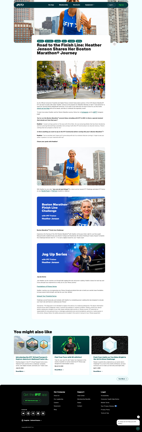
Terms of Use (105, 413)
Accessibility (105, 395)
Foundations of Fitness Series (47, 286)
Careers (56, 402)
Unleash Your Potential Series (47, 296)
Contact (79, 406)
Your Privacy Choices (107, 406)
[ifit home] (20, 5)
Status (79, 402)
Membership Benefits (83, 399)
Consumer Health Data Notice (110, 399)
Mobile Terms (105, 402)
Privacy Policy (105, 409)
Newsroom (57, 406)
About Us (56, 395)
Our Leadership (58, 399)
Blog (55, 409)
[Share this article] (114, 44)
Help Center (81, 395)
